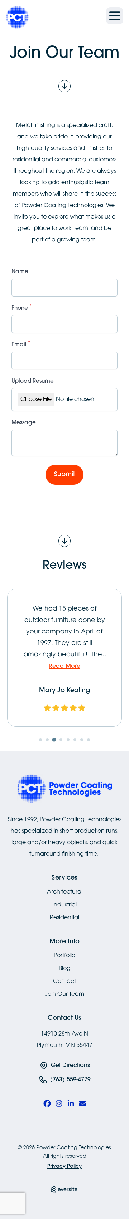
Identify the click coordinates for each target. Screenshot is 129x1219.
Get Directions (70, 1065)
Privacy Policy (64, 1166)
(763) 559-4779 (70, 1080)
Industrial (64, 905)
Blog (65, 968)
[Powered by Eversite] (64, 1189)
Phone (21, 308)
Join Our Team (64, 994)
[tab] (40, 739)
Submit (64, 474)
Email (20, 345)
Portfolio (64, 956)
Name (21, 272)
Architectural (64, 892)
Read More (64, 666)
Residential (64, 918)
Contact (64, 981)
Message (23, 423)
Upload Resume (32, 381)
